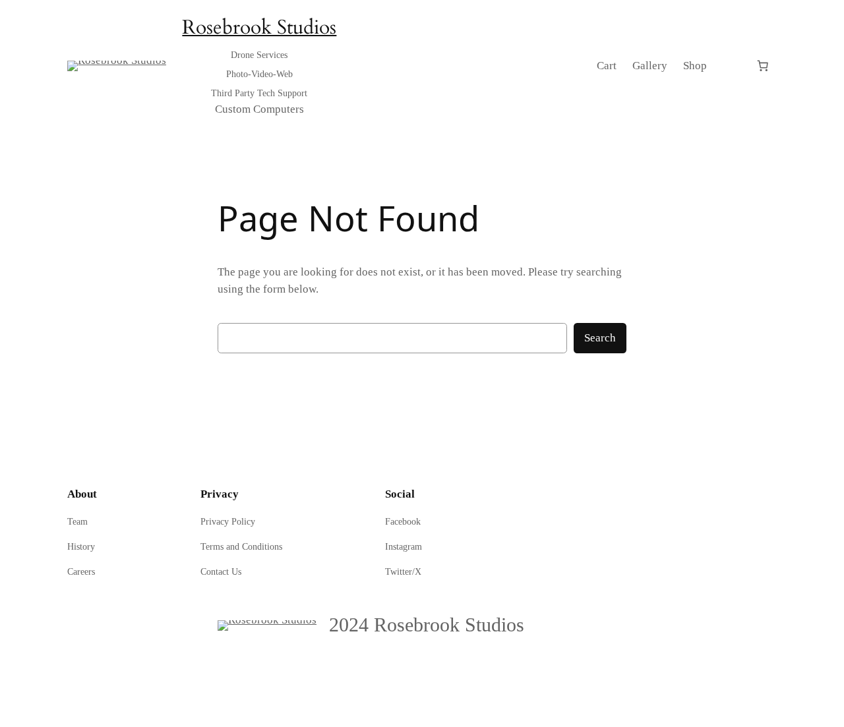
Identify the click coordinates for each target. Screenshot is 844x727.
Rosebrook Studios (259, 28)
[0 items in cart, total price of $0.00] (763, 66)
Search (600, 338)
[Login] (731, 65)
